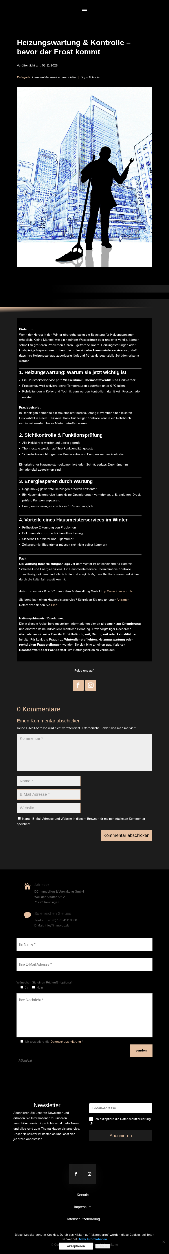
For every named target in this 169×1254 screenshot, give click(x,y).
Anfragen (123, 599)
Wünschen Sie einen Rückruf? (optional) (45, 982)
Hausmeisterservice (46, 77)
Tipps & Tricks (90, 77)
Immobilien (69, 77)
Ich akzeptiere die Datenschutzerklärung (123, 1119)
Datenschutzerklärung (65, 1041)
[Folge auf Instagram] (90, 685)
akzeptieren (76, 1246)
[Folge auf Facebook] (78, 685)
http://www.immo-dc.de (116, 591)
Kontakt (83, 1195)
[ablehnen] (163, 1241)
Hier (54, 605)
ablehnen (102, 1246)
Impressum (82, 1207)
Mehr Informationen (93, 1239)
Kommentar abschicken (126, 835)
